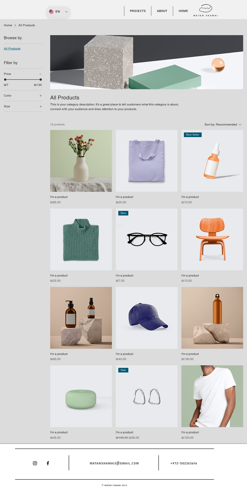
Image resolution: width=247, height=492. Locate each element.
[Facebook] (48, 463)
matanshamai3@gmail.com (114, 463)
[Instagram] (35, 463)
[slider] (5, 79)
